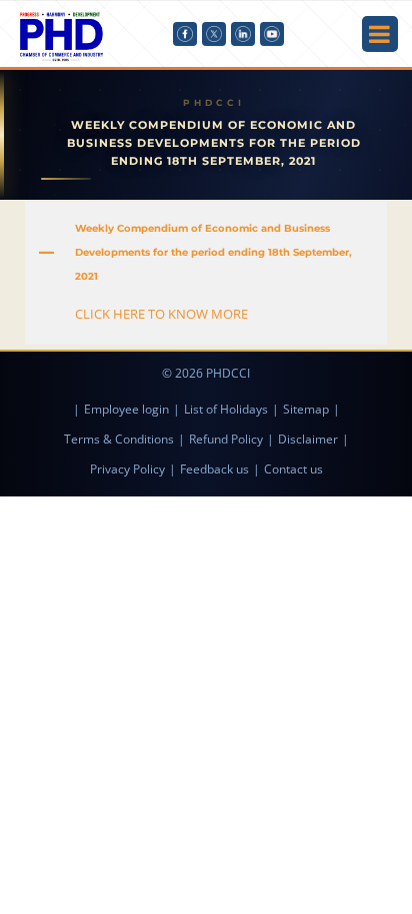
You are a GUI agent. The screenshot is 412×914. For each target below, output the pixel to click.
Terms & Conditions (119, 439)
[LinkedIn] (243, 34)
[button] (205, 253)
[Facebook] (185, 34)
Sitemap (306, 409)
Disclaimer (308, 439)
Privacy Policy (127, 468)
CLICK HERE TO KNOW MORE (161, 314)
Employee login (126, 409)
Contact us (293, 468)
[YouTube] (272, 34)
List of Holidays (226, 409)
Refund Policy (226, 439)
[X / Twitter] (214, 34)
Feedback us (214, 468)
